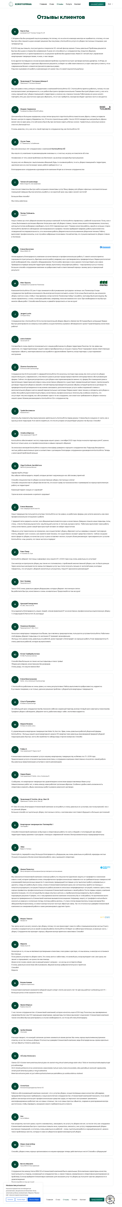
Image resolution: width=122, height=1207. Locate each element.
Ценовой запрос (97, 4)
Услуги (69, 4)
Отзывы (60, 4)
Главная (43, 4)
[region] (23, 1192)
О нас (51, 4)
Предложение (97, 1199)
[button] (110, 4)
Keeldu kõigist (21, 1199)
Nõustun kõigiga (34, 1199)
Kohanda (10, 1199)
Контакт (77, 4)
